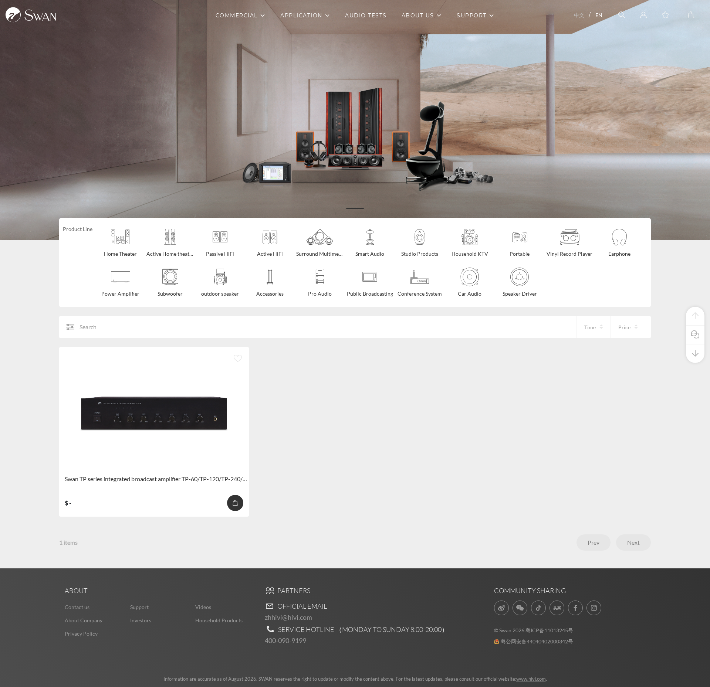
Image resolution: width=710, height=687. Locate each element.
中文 (579, 15)
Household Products (219, 620)
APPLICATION (301, 15)
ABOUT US (418, 15)
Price (624, 327)
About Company (83, 620)
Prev (593, 542)
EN (598, 15)
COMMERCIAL (237, 15)
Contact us (77, 607)
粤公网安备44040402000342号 (537, 641)
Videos (203, 607)
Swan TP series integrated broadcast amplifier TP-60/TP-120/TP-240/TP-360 (163, 478)
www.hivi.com (531, 679)
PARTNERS (293, 590)
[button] (355, 208)
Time (590, 327)
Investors (140, 620)
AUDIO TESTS (366, 15)
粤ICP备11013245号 (549, 630)
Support (139, 607)
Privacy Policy (81, 633)
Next (633, 542)
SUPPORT (472, 15)
